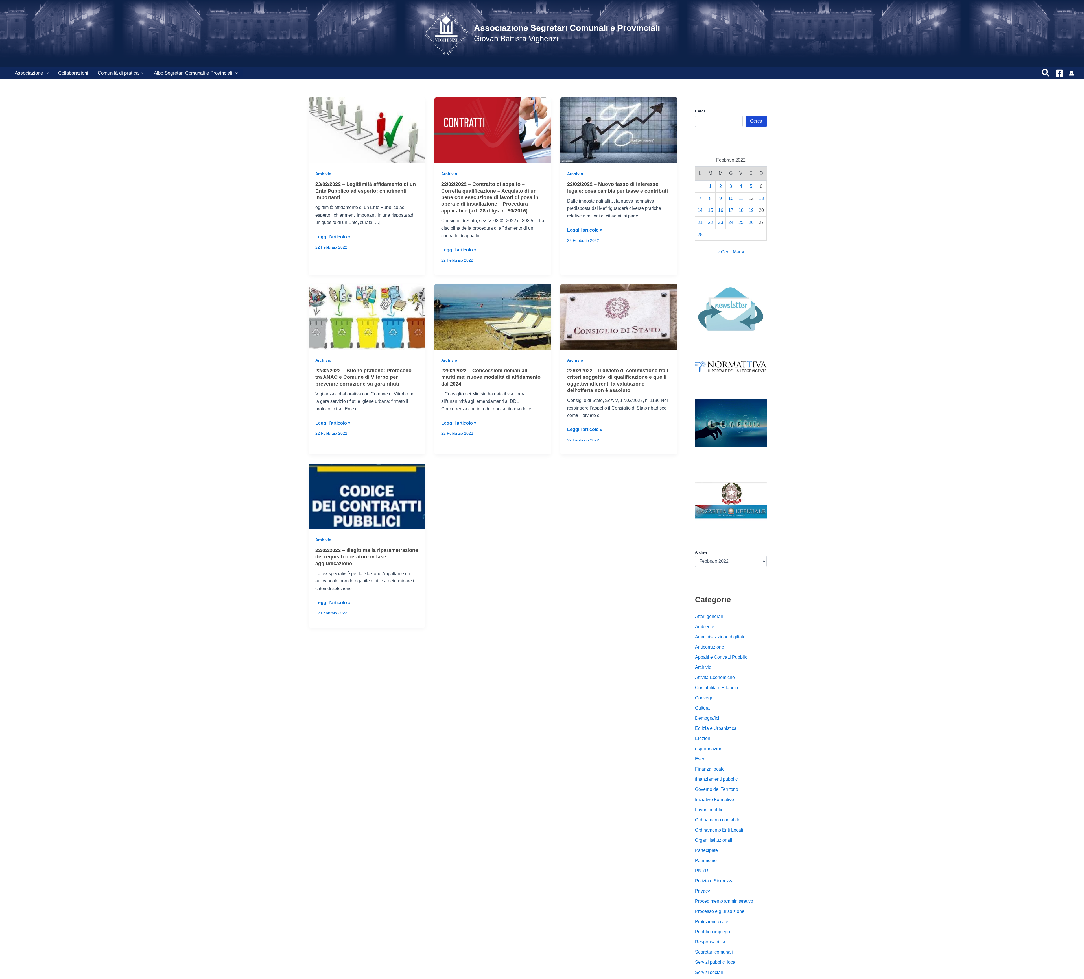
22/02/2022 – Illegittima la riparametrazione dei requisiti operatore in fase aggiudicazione (366, 556)
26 (751, 222)
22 (710, 222)
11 (740, 198)
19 (751, 210)
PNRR (701, 870)
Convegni (704, 697)
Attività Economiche (715, 677)
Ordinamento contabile (717, 819)
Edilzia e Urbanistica (715, 728)
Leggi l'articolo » (333, 237)
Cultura (702, 708)
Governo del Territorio (716, 789)
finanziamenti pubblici (717, 779)
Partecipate (706, 850)
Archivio (323, 173)
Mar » (738, 251)
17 (730, 210)
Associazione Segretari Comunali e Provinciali (567, 27)
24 (730, 222)
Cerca (700, 111)
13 (761, 198)
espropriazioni (709, 748)
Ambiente (704, 626)
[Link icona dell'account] (1071, 73)
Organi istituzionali (713, 840)
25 (741, 222)
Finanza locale (710, 769)
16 (720, 210)
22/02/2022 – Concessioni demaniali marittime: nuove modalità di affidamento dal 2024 (491, 377)
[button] (46, 73)
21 (700, 222)
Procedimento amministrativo (724, 901)
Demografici (707, 718)
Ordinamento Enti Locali (719, 830)
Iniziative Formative (714, 799)
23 (720, 222)
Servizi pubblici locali (716, 962)
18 (741, 210)
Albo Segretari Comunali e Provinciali (193, 73)
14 (700, 210)
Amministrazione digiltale (720, 636)
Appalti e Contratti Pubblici (721, 657)
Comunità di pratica (118, 73)
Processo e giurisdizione (719, 911)
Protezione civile (711, 921)
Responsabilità (710, 941)
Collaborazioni (73, 73)
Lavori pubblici (709, 809)
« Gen (723, 251)
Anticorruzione (709, 647)
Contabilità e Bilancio (716, 687)
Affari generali (709, 616)
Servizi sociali (709, 972)
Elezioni (703, 738)
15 (710, 210)
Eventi (701, 758)
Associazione (29, 73)
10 (730, 198)
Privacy (702, 891)
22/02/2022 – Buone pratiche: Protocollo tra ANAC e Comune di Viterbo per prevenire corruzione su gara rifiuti (363, 377)
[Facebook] (1059, 73)
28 (700, 234)
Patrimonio (706, 860)
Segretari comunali (714, 952)
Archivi (701, 552)
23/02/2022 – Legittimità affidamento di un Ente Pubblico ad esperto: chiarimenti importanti (365, 190)
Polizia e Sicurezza (714, 880)
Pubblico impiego (712, 931)
